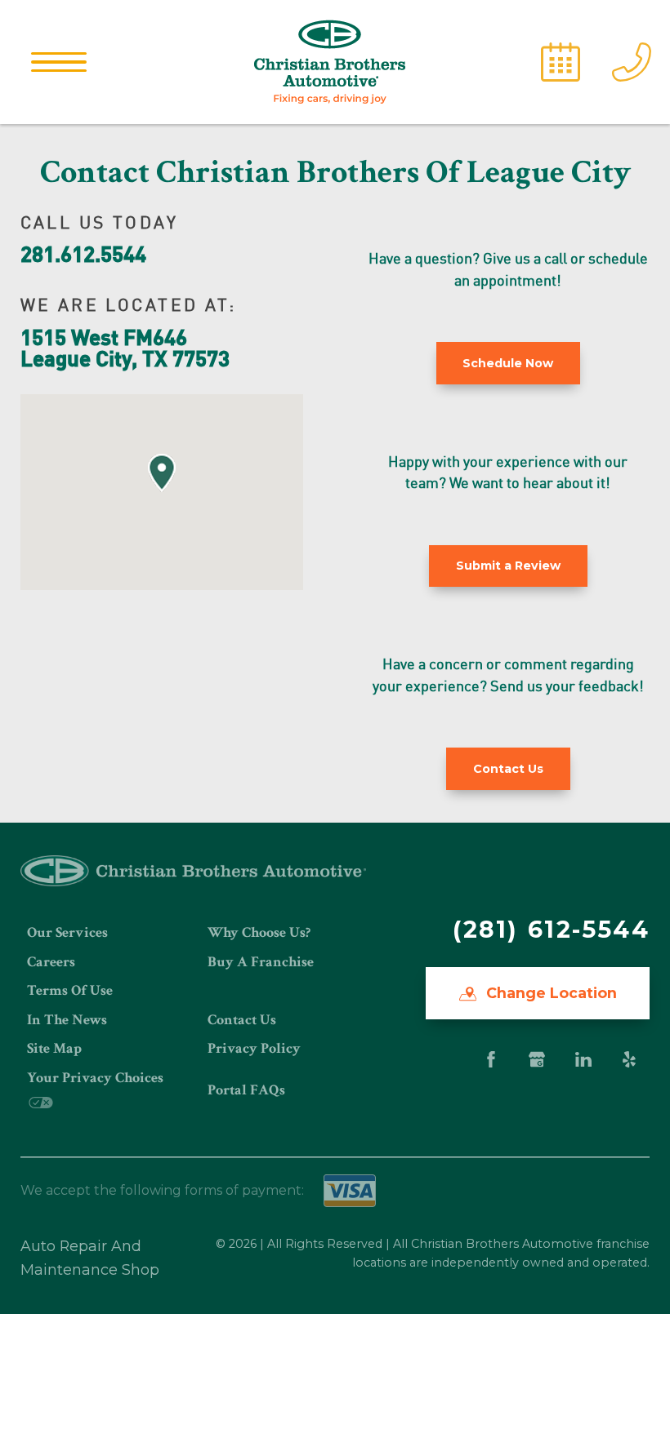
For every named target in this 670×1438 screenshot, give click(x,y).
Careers (51, 961)
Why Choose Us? (259, 932)
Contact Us (242, 1019)
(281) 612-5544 (551, 929)
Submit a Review (508, 565)
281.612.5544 (83, 253)
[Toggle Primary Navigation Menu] (59, 62)
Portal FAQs (246, 1090)
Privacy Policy (254, 1048)
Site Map (54, 1048)
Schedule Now (507, 363)
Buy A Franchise (261, 961)
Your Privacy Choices (95, 1077)
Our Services (67, 932)
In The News (67, 1019)
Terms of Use (70, 990)
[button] (161, 473)
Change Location (549, 992)
